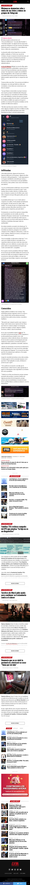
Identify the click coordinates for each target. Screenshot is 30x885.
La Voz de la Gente (8, 873)
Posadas (10, 457)
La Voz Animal (22, 873)
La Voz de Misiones (6, 66)
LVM (20, 332)
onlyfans (4, 457)
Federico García (7, 38)
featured (22, 456)
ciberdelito (16, 456)
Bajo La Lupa (16, 873)
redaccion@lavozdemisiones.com (11, 40)
